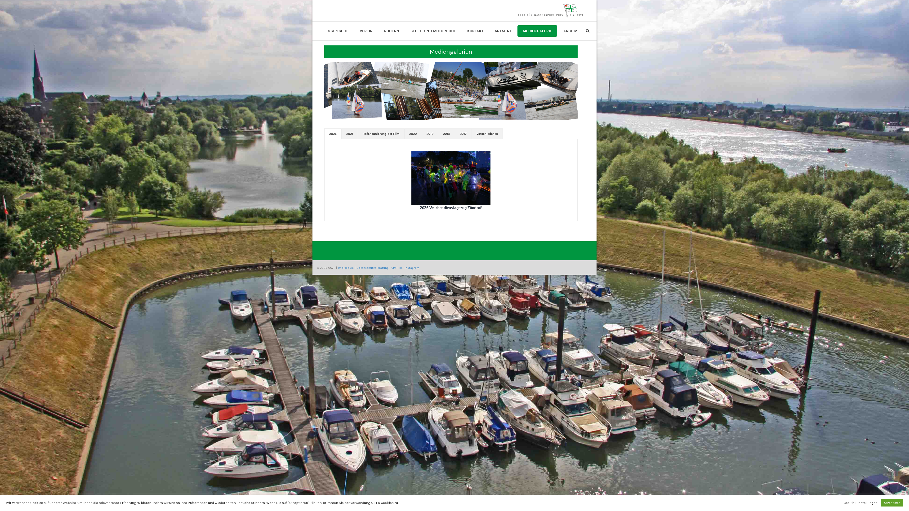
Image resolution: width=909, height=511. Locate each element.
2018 (446, 134)
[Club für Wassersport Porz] (551, 10)
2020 (413, 134)
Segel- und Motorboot (433, 31)
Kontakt (475, 31)
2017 (463, 134)
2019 (430, 134)
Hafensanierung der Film (381, 134)
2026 (333, 134)
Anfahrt (503, 31)
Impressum (346, 267)
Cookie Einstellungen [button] (861, 503)
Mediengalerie (537, 31)
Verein (366, 31)
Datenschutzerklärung (373, 267)
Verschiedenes (487, 134)
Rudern (391, 31)
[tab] (333, 133)
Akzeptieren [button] (892, 503)
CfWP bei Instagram (405, 267)
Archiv (570, 31)
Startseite (338, 31)
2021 (349, 134)
